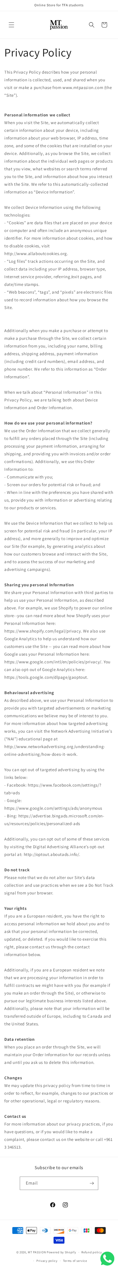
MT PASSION (37, 1252)
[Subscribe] (91, 1183)
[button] (11, 25)
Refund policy (91, 1252)
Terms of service (75, 1261)
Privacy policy (47, 1261)
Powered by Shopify (61, 1252)
